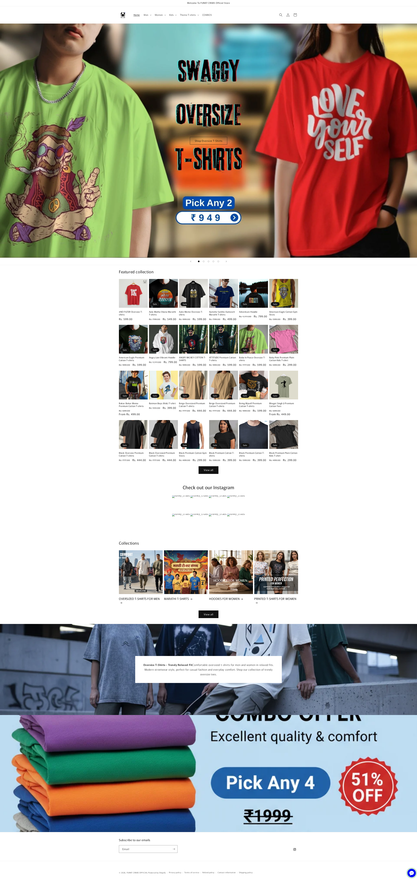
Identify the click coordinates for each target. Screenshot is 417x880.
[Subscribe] (173, 849)
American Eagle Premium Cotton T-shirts (131, 359)
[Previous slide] (190, 261)
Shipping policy (246, 872)
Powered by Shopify (157, 872)
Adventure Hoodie (248, 312)
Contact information (227, 872)
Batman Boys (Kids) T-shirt (162, 403)
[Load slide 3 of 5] (208, 261)
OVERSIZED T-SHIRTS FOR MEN (139, 599)
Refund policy (208, 872)
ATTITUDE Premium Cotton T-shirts (222, 359)
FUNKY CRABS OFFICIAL (137, 872)
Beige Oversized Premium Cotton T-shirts (192, 405)
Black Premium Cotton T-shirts (221, 454)
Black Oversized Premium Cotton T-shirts (162, 454)
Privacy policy (175, 872)
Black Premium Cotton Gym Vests (193, 454)
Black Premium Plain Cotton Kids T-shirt (283, 454)
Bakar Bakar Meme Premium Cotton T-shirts (131, 405)
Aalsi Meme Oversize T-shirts (191, 313)
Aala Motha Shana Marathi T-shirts (162, 313)
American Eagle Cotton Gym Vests (283, 313)
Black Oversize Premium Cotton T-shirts (131, 454)
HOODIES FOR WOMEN (224, 599)
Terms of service (191, 872)
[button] (147, 14)
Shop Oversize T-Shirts (208, 140)
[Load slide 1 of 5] (198, 261)
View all (208, 470)
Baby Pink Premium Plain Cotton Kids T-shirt (281, 359)
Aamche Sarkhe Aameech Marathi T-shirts (222, 313)
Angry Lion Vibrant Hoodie (162, 357)
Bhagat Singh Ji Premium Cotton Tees (281, 405)
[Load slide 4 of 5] (213, 261)
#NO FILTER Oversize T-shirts (131, 313)
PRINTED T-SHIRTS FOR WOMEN (275, 599)
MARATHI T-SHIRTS (176, 599)
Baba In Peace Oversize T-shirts (252, 359)
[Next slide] (226, 261)
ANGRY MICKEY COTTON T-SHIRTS (192, 359)
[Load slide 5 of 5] (218, 261)
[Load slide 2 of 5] (203, 261)
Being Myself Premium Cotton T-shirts (250, 405)
